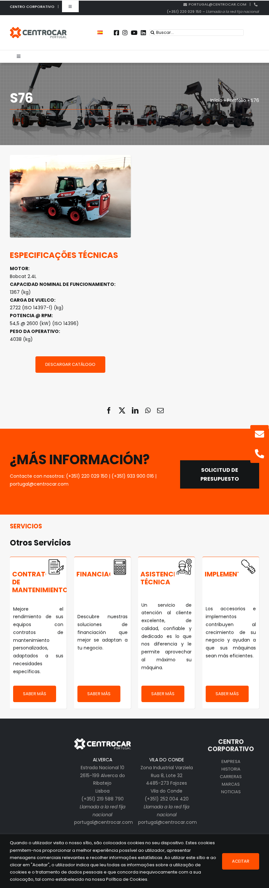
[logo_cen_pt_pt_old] (38, 29)
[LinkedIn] (135, 411)
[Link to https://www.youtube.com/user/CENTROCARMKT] (134, 33)
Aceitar (240, 861)
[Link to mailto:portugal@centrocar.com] (259, 434)
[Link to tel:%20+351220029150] (259, 453)
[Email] (160, 411)
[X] (122, 411)
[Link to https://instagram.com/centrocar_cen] (125, 33)
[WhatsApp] (148, 411)
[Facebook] (108, 411)
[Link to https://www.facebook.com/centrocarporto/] (116, 33)
